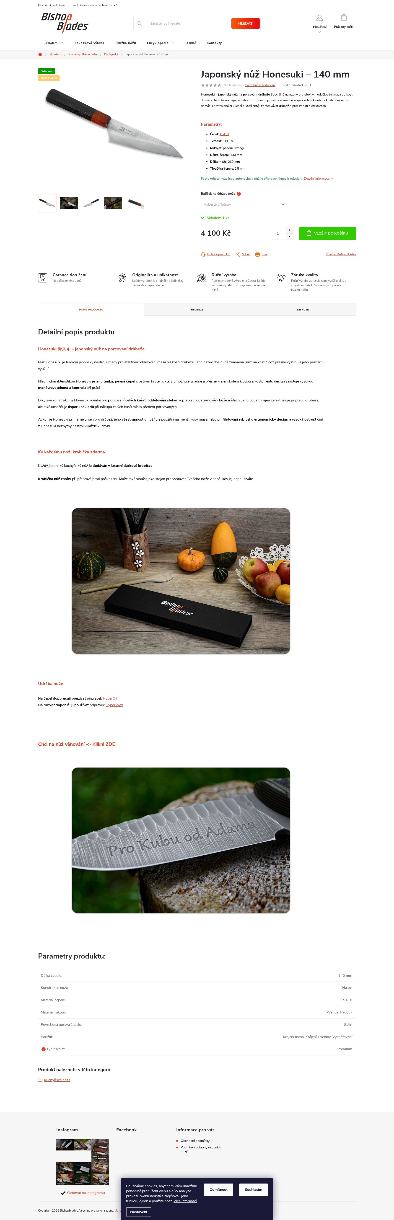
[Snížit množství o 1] (289, 236)
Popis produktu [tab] (91, 309)
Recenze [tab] (197, 309)
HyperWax (114, 705)
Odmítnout (219, 1189)
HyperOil (110, 698)
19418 (224, 134)
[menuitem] (53, 43)
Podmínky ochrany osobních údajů (95, 5)
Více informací (185, 1201)
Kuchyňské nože (57, 1080)
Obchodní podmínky (51, 5)
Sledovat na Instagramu (86, 1192)
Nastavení (138, 1212)
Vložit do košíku (331, 233)
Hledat (245, 23)
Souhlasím (253, 1189)
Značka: (341, 254)
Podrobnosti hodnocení (260, 85)
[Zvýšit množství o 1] (289, 230)
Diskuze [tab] (303, 309)
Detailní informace (316, 178)
